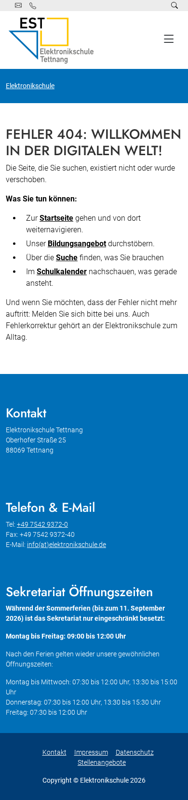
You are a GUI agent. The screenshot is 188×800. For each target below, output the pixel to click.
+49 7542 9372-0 (42, 524)
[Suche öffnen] (174, 5)
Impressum (91, 752)
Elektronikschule (30, 86)
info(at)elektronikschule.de (66, 544)
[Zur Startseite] (53, 40)
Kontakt (54, 752)
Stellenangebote (102, 762)
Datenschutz (135, 752)
